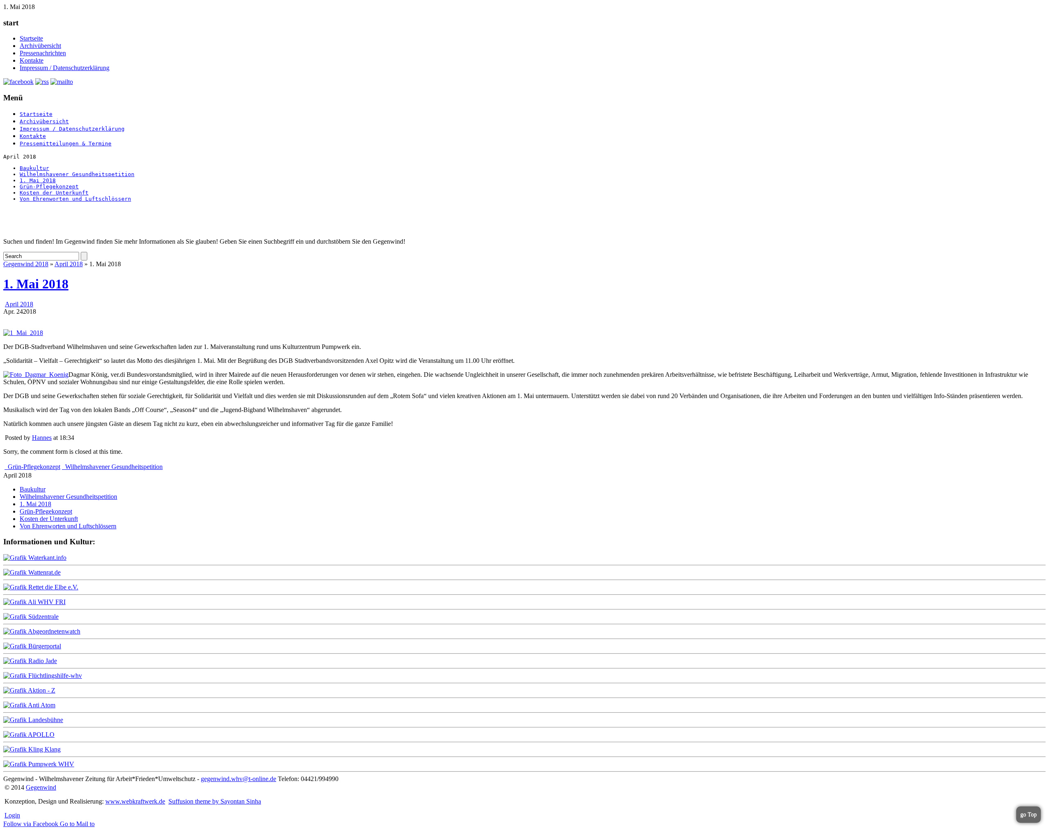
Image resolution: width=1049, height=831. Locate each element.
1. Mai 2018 (38, 180)
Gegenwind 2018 (25, 263)
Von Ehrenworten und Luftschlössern (75, 199)
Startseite (31, 38)
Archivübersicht (40, 45)
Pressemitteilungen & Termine (65, 143)
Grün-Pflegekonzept (49, 186)
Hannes (42, 437)
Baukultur (34, 168)
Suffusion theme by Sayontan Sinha (214, 801)
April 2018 (68, 263)
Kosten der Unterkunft (54, 193)
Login (12, 815)
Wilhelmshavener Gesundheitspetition (77, 174)
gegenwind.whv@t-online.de (238, 778)
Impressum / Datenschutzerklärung (64, 67)
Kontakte (31, 60)
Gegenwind (41, 787)
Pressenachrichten (43, 53)
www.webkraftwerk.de (135, 801)
